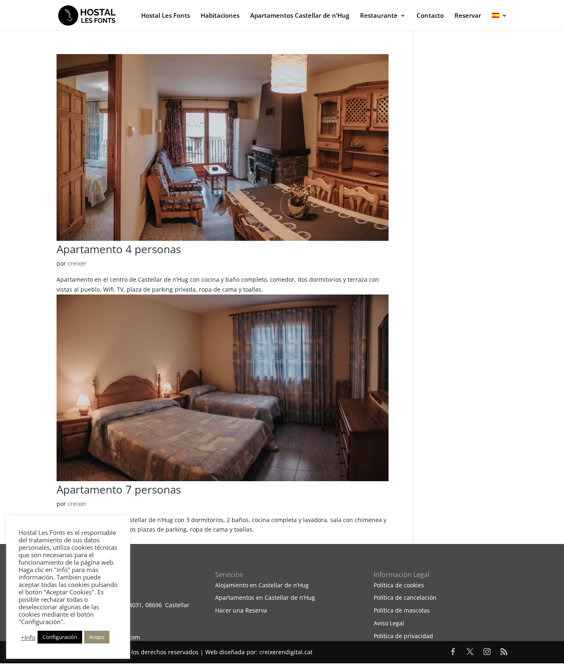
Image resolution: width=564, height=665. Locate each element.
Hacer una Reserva (241, 610)
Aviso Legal (389, 623)
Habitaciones (220, 15)
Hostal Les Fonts (165, 15)
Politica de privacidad (403, 636)
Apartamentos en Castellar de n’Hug (265, 597)
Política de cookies (399, 585)
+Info (28, 637)
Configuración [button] (60, 637)
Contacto (430, 15)
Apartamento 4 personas (119, 249)
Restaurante (379, 15)
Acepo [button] (96, 637)
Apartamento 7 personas (119, 489)
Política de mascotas (402, 610)
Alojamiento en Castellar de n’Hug (262, 585)
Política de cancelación (405, 597)
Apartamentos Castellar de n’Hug (299, 15)
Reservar (468, 15)
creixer (77, 263)
